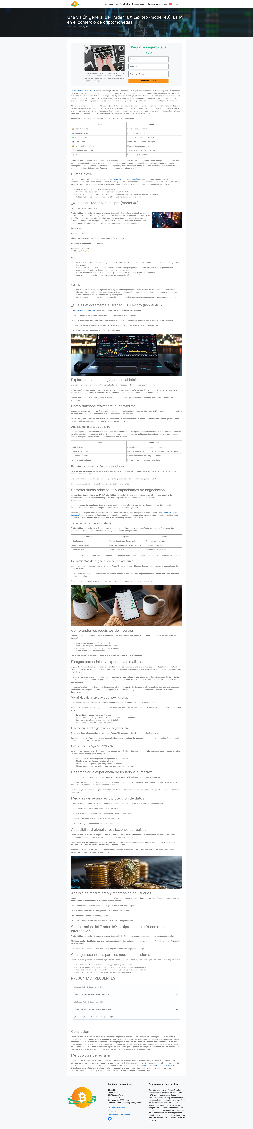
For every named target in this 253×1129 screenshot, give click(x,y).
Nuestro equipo (138, 4)
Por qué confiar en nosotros (137, 1065)
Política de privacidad (116, 1108)
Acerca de (113, 4)
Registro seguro (148, 81)
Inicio (105, 4)
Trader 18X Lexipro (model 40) (83, 91)
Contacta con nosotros (157, 4)
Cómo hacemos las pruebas (163, 1065)
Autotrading (125, 4)
